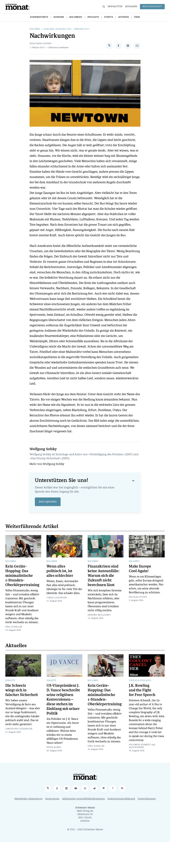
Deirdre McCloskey (99, 615)
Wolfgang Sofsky (41, 44)
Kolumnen (75, 17)
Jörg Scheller (13, 627)
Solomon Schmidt (140, 745)
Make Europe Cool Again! (140, 568)
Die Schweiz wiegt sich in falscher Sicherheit (21, 690)
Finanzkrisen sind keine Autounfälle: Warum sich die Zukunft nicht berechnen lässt (103, 575)
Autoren (123, 17)
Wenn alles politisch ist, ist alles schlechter (59, 571)
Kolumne (35, 29)
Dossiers (58, 17)
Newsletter (115, 7)
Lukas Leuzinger (56, 598)
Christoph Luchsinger (19, 729)
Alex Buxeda (136, 747)
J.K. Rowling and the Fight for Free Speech (142, 690)
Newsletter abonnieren (28, 799)
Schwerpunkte (39, 17)
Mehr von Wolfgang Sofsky (47, 464)
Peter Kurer (53, 747)
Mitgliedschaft (152, 7)
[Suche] (103, 6)
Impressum (52, 799)
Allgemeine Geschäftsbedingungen (83, 799)
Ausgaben (131, 7)
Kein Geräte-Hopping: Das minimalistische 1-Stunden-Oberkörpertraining (22, 575)
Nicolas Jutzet (138, 597)
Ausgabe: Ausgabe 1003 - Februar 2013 (66, 29)
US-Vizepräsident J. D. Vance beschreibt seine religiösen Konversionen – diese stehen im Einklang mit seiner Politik (63, 699)
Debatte (10, 681)
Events (108, 17)
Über (137, 17)
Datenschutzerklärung (121, 799)
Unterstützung (147, 799)
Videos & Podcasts (140, 681)
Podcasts (93, 17)
